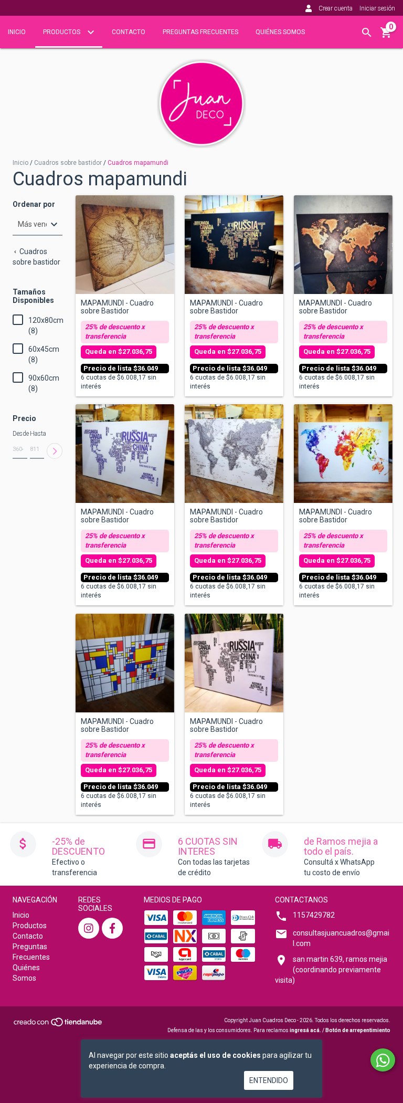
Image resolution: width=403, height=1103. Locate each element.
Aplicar (54, 451)
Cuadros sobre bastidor (68, 162)
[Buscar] (367, 32)
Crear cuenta (336, 8)
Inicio (17, 32)
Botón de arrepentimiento (357, 1030)
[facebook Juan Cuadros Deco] (112, 928)
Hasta (37, 433)
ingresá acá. (305, 1030)
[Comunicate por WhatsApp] (382, 1060)
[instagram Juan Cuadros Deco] (88, 928)
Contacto (128, 32)
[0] (386, 36)
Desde (20, 433)
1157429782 (314, 915)
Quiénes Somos (280, 32)
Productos (62, 32)
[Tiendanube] (58, 1025)
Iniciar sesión (377, 8)
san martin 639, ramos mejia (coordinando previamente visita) (331, 969)
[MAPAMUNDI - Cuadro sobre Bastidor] (125, 244)
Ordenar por (34, 204)
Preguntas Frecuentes (200, 32)
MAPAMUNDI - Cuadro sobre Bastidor (117, 307)
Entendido (268, 1080)
